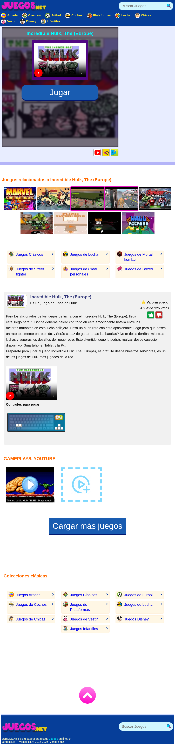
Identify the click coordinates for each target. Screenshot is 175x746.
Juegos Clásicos (29, 254)
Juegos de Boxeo (138, 269)
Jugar (60, 92)
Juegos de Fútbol (138, 595)
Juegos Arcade (28, 595)
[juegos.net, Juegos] (24, 6)
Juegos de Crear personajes (83, 271)
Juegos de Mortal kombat (138, 257)
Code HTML (109, 152)
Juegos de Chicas (30, 619)
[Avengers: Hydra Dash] (53, 198)
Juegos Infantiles (84, 629)
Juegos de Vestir (84, 619)
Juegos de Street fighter (30, 271)
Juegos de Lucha (84, 254)
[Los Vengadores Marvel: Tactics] (155, 198)
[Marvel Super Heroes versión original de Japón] (20, 198)
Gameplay (100, 152)
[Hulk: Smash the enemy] (37, 223)
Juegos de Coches (31, 604)
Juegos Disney (136, 619)
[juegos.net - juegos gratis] (25, 727)
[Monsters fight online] (104, 223)
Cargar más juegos (87, 525)
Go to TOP (87, 695)
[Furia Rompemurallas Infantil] (138, 223)
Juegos (53, 738)
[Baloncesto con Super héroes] (70, 223)
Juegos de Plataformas (80, 607)
